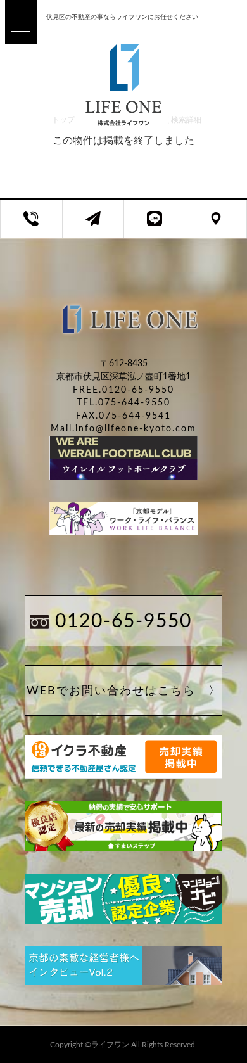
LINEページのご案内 (164, 225)
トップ (63, 120)
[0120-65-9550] (31, 218)
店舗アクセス (226, 225)
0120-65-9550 (123, 621)
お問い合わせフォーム (103, 225)
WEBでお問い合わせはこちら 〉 (124, 691)
